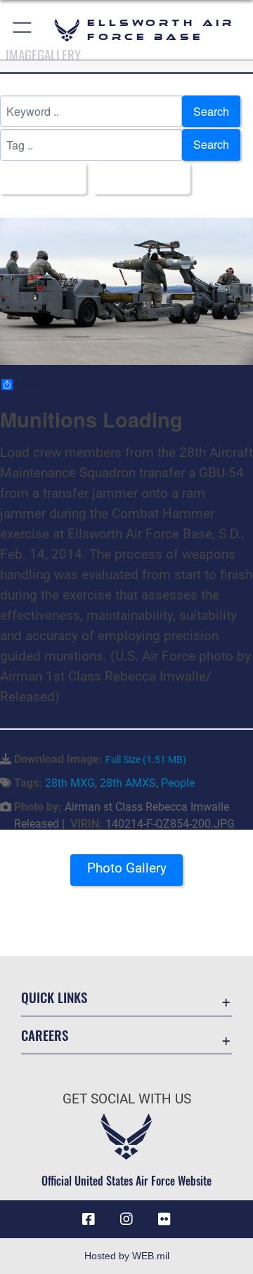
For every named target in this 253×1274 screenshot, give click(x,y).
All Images (39, 178)
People (178, 783)
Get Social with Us (127, 1099)
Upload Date (138, 178)
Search (211, 111)
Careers (44, 1035)
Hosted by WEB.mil (126, 1255)
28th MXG (70, 783)
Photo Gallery (127, 868)
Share (29, 384)
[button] (23, 30)
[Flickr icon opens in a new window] (164, 1219)
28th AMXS (128, 783)
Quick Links (54, 997)
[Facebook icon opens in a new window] (88, 1219)
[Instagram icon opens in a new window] (126, 1219)
